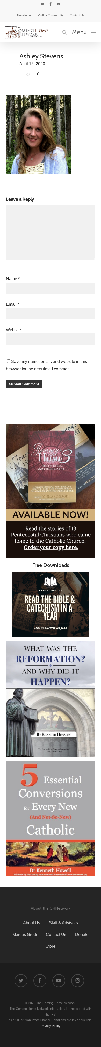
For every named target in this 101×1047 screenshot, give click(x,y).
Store (50, 946)
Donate (82, 934)
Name (13, 279)
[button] (84, 32)
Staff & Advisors (63, 923)
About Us (31, 923)
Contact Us (56, 934)
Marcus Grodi (24, 934)
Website (13, 330)
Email (12, 304)
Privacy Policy (50, 1026)
